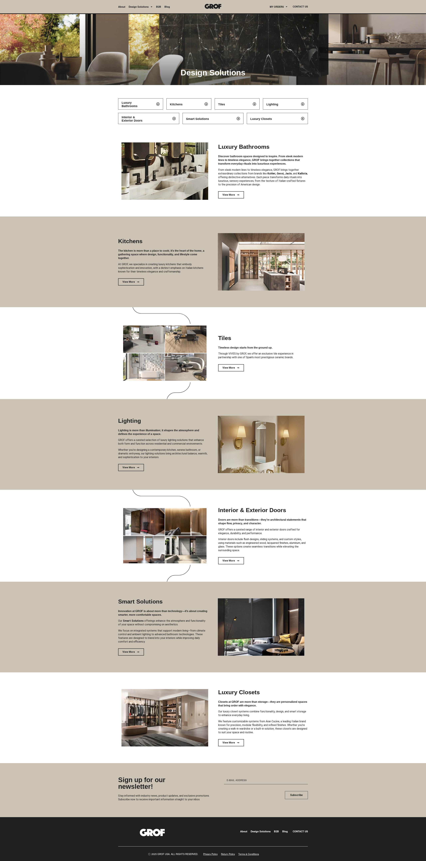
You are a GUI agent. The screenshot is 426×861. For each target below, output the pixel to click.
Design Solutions (139, 7)
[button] (173, 854)
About (121, 7)
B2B (158, 7)
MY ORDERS (277, 6)
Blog (167, 7)
